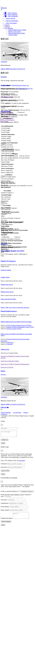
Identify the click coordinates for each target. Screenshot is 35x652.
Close (3, 107)
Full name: (4, 500)
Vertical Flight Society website (17, 30)
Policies (25, 412)
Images (3, 371)
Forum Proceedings (6, 270)
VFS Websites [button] (8, 28)
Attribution (4, 61)
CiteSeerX (10, 344)
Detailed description (7, 518)
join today (22, 460)
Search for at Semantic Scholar (10, 361)
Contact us (4, 414)
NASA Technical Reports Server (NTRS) (19, 325)
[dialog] (17, 105)
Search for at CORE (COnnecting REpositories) (15, 364)
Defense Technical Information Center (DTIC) (20, 327)
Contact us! (4, 439)
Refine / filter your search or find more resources (15, 307)
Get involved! (17, 412)
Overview (4, 77)
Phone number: (5, 510)
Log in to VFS (5, 470)
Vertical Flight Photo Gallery (16, 33)
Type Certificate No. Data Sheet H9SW (12, 251)
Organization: (5, 503)
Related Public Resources (9, 311)
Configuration (5, 85)
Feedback (7, 26)
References (4, 244)
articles (5, 277)
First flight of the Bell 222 (13, 69)
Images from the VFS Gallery (8, 299)
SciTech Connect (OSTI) (14, 328)
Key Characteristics (7, 97)
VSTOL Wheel (12, 35)
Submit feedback (6, 521)
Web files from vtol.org (7, 284)
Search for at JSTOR (7, 367)
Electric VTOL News (14, 31)
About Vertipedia (6, 412)
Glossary (7, 25)
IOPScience (10, 342)
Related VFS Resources (8, 261)
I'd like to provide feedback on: (10, 491)
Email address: (5, 506)
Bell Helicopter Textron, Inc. (20, 85)
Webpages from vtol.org (7, 292)
